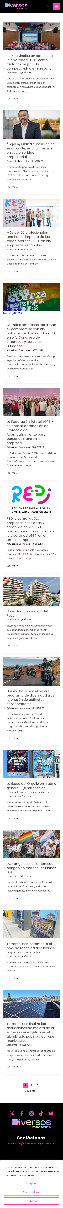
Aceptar (31, 1183)
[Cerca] (60, 1163)
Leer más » (12, 99)
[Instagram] (31, 1113)
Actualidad (12, 350)
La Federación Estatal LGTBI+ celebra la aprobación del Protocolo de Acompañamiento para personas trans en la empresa (30, 432)
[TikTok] (41, 1113)
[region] (31, 1184)
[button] (48, 6)
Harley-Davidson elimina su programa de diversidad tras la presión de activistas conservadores (30, 697)
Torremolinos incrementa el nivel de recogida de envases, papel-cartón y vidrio (31, 948)
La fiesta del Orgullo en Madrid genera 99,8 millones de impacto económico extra (31, 787)
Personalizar (31, 1192)
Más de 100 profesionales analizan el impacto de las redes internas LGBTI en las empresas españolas (29, 238)
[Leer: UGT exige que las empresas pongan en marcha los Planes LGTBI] (31, 844)
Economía (12, 72)
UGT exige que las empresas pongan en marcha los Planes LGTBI (31, 867)
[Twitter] (12, 1113)
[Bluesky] (50, 1113)
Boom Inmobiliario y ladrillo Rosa (29, 613)
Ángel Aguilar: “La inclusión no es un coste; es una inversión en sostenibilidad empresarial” (31, 150)
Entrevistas (23, 161)
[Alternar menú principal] (56, 6)
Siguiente (31, 1090)
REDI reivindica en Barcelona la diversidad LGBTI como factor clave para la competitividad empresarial (30, 62)
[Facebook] (21, 1113)
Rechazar (31, 1201)
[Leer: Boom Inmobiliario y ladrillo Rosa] (31, 591)
